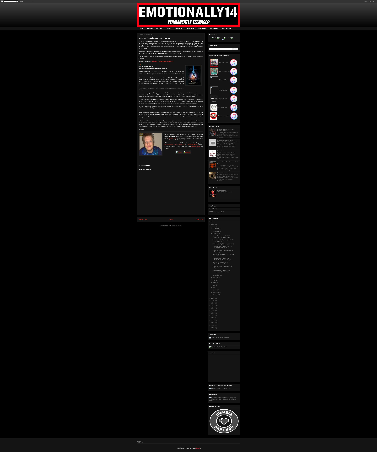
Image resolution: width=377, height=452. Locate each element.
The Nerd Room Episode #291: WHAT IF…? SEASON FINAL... (222, 259)
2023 (213, 221)
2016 (213, 308)
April (214, 287)
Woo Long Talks (222, 107)
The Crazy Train (223, 62)
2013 (213, 315)
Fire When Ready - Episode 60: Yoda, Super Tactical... (223, 267)
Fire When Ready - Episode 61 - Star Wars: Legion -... (222, 251)
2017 (213, 305)
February (215, 292)
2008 (213, 328)
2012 (213, 318)
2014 (213, 313)
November (216, 231)
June (214, 282)
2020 (213, 298)
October (215, 233)
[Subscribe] (233, 71)
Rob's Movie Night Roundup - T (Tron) (223, 244)
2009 (213, 325)
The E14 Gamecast (224, 71)
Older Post (199, 219)
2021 (213, 226)
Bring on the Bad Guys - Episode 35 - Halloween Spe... (223, 240)
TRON (141, 64)
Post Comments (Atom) (175, 225)
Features (168, 28)
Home (141, 28)
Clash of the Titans (222, 173)
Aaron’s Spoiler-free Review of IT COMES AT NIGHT (226, 130)
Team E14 (149, 28)
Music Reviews (221, 190)
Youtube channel (195, 146)
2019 (213, 300)
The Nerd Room (222, 98)
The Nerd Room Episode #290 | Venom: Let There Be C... (221, 271)
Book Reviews (226, 28)
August (215, 277)
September (216, 275)
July (214, 280)
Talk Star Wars (172, 138)
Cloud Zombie (213, 209)
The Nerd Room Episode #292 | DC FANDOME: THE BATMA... (222, 247)
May (214, 285)
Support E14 (190, 28)
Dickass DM (178, 28)
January (215, 295)
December (216, 228)
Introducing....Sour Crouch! (225, 140)
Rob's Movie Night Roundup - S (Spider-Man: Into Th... (221, 263)
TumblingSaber (223, 90)
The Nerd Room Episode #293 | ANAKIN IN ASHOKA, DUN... (221, 236)
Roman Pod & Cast (223, 116)
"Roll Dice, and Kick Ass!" (216, 212)
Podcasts (159, 28)
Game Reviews (202, 28)
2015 (213, 310)
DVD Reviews (214, 28)
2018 (213, 303)
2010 (213, 323)
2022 (213, 224)
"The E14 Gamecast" (179, 144)
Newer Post (143, 219)
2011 (213, 320)
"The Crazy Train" (168, 144)
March (215, 290)
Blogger (198, 448)
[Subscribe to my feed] (214, 71)
